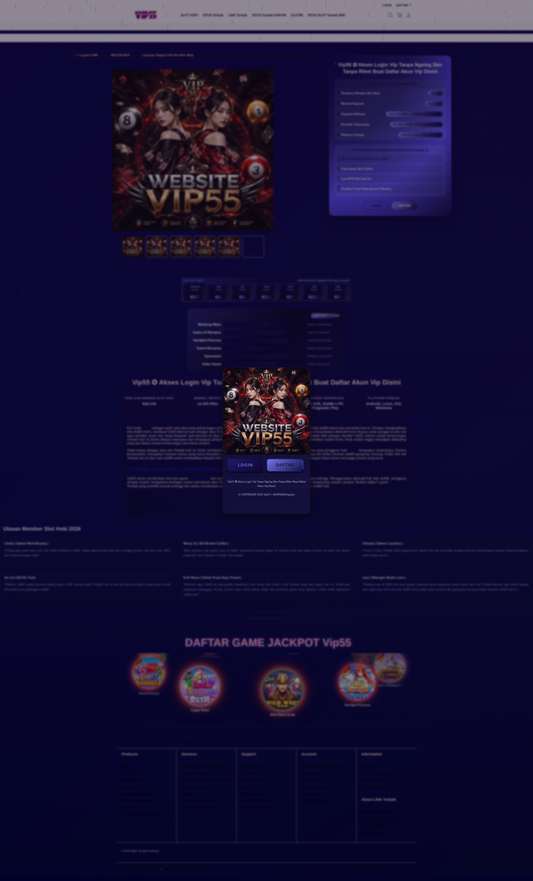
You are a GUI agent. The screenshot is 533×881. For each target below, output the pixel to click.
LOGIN (245, 465)
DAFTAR (285, 465)
